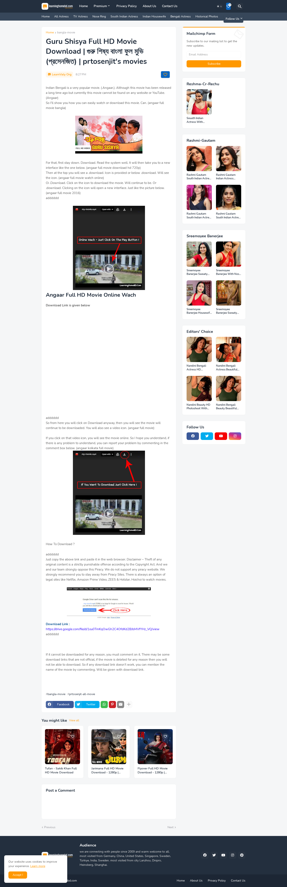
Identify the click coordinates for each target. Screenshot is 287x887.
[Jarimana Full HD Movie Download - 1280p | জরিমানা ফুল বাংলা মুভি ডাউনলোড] (108, 746)
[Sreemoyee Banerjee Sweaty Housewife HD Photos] (228, 293)
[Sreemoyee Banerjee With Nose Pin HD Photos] (228, 254)
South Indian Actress (124, 16)
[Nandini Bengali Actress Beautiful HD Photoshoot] (228, 349)
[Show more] (128, 704)
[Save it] (165, 74)
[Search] (239, 6)
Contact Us (169, 6)
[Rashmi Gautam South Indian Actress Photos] (199, 197)
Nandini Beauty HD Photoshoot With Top (198, 407)
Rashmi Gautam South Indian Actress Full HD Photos (199, 177)
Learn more (37, 866)
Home (83, 6)
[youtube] (221, 436)
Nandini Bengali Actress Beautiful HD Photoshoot (226, 367)
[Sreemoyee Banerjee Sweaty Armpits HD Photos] (199, 254)
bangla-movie (66, 32)
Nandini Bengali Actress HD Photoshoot (196, 367)
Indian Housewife (154, 16)
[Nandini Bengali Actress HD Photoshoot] (199, 349)
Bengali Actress (180, 16)
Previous (49, 827)
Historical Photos (206, 16)
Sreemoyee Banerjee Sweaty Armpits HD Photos (199, 272)
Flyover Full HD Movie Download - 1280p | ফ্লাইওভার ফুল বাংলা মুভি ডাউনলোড (153, 771)
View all (74, 720)
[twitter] (207, 436)
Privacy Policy (126, 6)
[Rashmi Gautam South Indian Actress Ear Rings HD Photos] (228, 197)
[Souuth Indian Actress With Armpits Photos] (199, 101)
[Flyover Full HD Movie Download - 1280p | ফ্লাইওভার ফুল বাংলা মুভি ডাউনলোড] (155, 746)
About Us (149, 6)
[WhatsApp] (104, 704)
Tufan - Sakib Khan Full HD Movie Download (61, 770)
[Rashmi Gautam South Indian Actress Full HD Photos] (199, 158)
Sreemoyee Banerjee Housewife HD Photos (199, 311)
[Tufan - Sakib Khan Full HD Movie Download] (62, 746)
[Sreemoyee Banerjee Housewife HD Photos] (199, 293)
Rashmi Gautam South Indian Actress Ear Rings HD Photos (228, 215)
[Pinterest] (112, 704)
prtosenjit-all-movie (82, 694)
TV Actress (80, 16)
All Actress (61, 16)
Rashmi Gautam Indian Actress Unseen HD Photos (227, 177)
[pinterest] (241, 855)
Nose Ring (99, 16)
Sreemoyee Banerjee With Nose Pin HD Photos (228, 272)
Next (170, 827)
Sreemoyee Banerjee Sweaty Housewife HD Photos (226, 311)
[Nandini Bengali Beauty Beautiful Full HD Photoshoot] (228, 388)
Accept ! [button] (18, 875)
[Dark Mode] (219, 6)
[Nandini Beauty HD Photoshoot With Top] (199, 388)
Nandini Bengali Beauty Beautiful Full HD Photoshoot (228, 407)
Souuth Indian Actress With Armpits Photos (196, 120)
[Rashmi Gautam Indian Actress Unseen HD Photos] (228, 158)
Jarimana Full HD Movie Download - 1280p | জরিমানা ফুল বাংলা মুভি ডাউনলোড (107, 771)
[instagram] (235, 436)
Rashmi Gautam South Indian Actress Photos (199, 215)
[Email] (120, 704)
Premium (100, 6)
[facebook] (193, 436)
